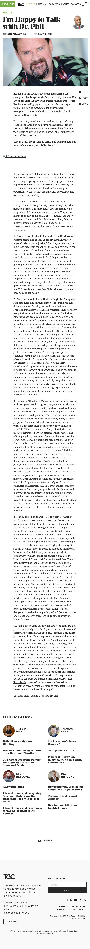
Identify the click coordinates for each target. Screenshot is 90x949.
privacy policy (77, 907)
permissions (60, 910)
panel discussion (46, 538)
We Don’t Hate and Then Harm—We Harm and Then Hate (22, 752)
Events (65, 4)
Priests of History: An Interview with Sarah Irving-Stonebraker (65, 760)
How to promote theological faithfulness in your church (65, 788)
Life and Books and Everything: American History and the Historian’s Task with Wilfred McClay (22, 797)
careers (62, 907)
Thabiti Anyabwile (15, 33)
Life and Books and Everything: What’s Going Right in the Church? (22, 811)
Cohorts (76, 4)
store (73, 910)
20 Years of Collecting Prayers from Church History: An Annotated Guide (22, 763)
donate (83, 910)
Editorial (41, 4)
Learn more (50, 933)
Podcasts (54, 4)
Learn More (12, 922)
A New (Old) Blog (13, 787)
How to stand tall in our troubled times (62, 807)
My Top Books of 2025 (62, 750)
